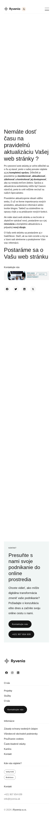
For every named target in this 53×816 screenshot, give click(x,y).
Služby (7, 696)
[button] (7, 289)
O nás (7, 701)
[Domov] (12, 9)
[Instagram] (12, 672)
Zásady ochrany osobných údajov (21, 729)
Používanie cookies (14, 739)
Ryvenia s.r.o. (20, 810)
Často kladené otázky (15, 744)
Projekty (8, 691)
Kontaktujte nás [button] (12, 267)
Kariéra (7, 749)
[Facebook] (6, 672)
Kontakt (8, 754)
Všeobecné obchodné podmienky (21, 734)
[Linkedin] (18, 672)
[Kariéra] (24, 9)
